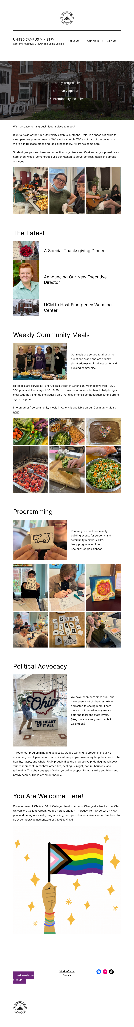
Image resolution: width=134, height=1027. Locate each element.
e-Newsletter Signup (23, 977)
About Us (73, 40)
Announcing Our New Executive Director (75, 279)
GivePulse (67, 394)
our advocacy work (97, 710)
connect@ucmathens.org (100, 394)
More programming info (85, 544)
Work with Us (66, 971)
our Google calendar (89, 549)
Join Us (111, 40)
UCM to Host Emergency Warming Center (78, 307)
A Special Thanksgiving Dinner (74, 250)
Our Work (93, 40)
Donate (67, 975)
